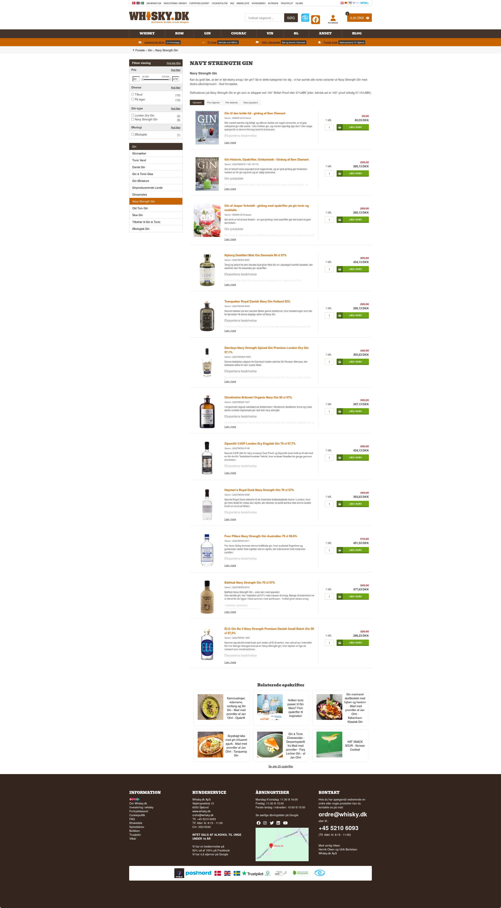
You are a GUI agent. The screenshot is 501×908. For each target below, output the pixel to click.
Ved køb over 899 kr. (228, 42)
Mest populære (251, 102)
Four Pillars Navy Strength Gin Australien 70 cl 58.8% (260, 536)
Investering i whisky (175, 3)
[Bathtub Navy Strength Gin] (207, 613)
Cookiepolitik (220, 3)
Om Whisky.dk (154, 3)
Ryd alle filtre (174, 63)
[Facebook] (315, 19)
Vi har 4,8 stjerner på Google (210, 854)
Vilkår (299, 3)
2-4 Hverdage (173, 42)
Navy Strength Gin (146, 119)
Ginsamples (139, 194)
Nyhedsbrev (259, 3)
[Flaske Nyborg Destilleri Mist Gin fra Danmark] (207, 285)
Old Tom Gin (140, 208)
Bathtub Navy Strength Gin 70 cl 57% (249, 582)
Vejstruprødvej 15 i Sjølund (351, 42)
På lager (140, 99)
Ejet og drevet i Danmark (293, 42)
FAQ (232, 3)
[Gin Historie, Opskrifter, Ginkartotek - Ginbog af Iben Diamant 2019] (207, 189)
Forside (140, 50)
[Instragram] (265, 824)
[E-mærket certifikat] (305, 18)
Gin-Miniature (140, 181)
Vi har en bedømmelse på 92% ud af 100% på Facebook (211, 848)
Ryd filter (175, 69)
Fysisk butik (331, 42)
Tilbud (138, 94)
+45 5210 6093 (339, 828)
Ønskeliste (243, 3)
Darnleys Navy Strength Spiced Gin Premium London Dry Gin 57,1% (266, 350)
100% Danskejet (270, 42)
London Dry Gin (144, 115)
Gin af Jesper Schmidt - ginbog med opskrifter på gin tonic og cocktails (266, 207)
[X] (272, 824)
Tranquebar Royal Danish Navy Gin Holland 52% (257, 301)
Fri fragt (212, 42)
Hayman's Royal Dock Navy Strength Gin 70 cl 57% (259, 490)
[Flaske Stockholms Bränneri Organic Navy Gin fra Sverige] (207, 427)
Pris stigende (213, 102)
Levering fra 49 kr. (154, 42)
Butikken (273, 3)
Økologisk (141, 134)
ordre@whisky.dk (203, 815)
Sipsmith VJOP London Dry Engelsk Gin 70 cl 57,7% (260, 443)
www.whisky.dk (201, 811)
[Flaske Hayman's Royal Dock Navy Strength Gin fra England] (207, 520)
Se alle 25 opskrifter (281, 766)
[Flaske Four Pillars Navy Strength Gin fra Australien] (207, 566)
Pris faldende (231, 102)
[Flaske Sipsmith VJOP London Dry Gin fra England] (207, 474)
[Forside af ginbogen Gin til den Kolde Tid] (207, 143)
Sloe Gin (137, 215)
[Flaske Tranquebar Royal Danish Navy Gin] (207, 332)
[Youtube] (285, 824)
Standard (197, 102)
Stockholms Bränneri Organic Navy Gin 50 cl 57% (258, 397)
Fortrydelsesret (199, 3)
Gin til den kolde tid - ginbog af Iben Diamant (254, 113)
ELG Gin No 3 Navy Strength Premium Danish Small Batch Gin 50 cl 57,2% (269, 630)
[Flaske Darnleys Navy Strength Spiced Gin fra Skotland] (207, 378)
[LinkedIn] (279, 824)
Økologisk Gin (141, 229)
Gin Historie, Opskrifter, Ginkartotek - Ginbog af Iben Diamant (266, 159)
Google (293, 815)
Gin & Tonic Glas (142, 174)
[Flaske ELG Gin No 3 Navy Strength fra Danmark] (207, 659)
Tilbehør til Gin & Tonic (146, 222)
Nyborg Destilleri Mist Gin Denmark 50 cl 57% (255, 255)
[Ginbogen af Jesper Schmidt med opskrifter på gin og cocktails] (207, 236)
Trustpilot (287, 3)
